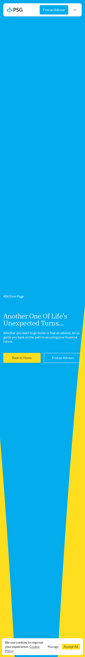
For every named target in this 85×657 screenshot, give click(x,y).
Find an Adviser (54, 10)
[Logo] (14, 10)
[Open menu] (75, 10)
